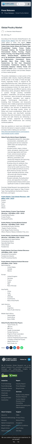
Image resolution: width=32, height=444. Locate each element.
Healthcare (4, 395)
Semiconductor (6, 390)
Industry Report (21, 384)
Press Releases (9, 13)
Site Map (18, 431)
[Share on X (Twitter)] (10, 347)
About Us (4, 415)
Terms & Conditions (22, 425)
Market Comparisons (7, 423)
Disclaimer (19, 423)
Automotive (4, 400)
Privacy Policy (20, 417)
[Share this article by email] (18, 347)
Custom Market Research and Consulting (20, 401)
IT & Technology (6, 384)
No (18, 441)
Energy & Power (6, 397)
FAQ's (17, 415)
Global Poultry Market (8, 41)
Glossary (4, 420)
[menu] (28, 4)
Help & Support (6, 431)
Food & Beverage (6, 386)
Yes (14, 441)
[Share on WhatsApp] (21, 347)
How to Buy (19, 428)
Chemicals (4, 393)
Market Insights (6, 425)
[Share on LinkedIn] (14, 347)
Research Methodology (8, 417)
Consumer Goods (6, 388)
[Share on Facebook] (7, 347)
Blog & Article (20, 388)
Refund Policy (20, 420)
